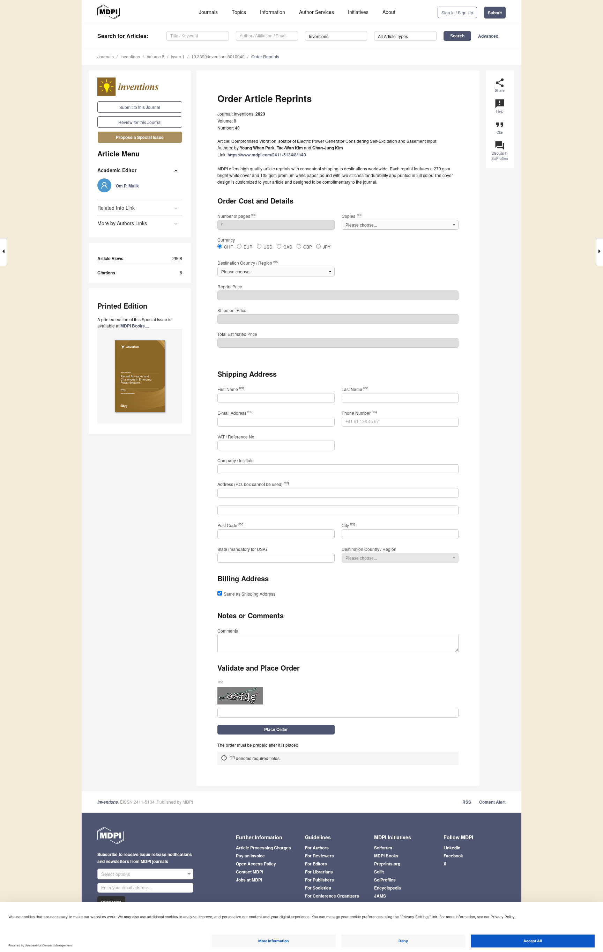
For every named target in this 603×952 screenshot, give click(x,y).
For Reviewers (319, 856)
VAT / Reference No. (236, 437)
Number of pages (236, 216)
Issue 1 (178, 56)
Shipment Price (231, 310)
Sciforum (383, 847)
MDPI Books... (134, 326)
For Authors (317, 847)
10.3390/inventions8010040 (218, 56)
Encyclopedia (387, 888)
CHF (228, 247)
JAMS (380, 896)
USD (268, 247)
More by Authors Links (122, 223)
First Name (230, 389)
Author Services (316, 11)
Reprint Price (229, 286)
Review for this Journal (140, 122)
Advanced (488, 36)
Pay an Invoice (250, 856)
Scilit (379, 872)
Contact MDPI (249, 872)
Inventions (130, 56)
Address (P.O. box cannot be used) (253, 484)
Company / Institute (235, 460)
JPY (326, 247)
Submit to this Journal (139, 107)
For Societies (318, 888)
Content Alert (492, 802)
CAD (287, 247)
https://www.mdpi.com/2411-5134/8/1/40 (267, 155)
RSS (466, 802)
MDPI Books (386, 856)
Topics (239, 11)
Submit (495, 12)
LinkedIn (452, 847)
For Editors (316, 864)
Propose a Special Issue (140, 137)
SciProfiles (385, 880)
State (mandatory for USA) (242, 549)
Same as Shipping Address (249, 594)
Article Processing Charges (263, 847)
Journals (208, 11)
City (348, 525)
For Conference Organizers (332, 896)
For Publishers (319, 880)
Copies (352, 216)
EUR (248, 247)
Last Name (355, 389)
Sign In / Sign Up (457, 12)
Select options (115, 874)
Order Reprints (265, 56)
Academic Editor (116, 170)
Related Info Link (116, 207)
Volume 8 (155, 56)
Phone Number (359, 413)
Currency (226, 240)
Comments (227, 631)
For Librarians (319, 872)
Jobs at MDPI (249, 880)
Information (272, 11)
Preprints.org (387, 864)
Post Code (230, 525)
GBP (307, 247)
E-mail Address (235, 413)
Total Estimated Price (237, 334)
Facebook (453, 856)
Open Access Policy (256, 864)
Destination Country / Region (247, 263)
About (388, 11)
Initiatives (358, 11)
